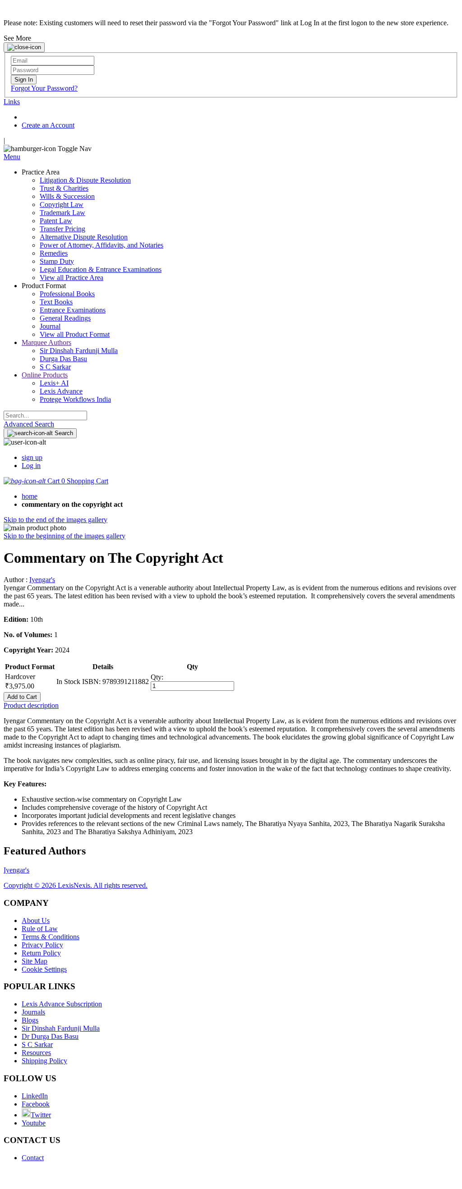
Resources (36, 1052)
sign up (32, 457)
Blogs (30, 1020)
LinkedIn (35, 1096)
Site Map (34, 961)
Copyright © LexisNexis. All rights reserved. (76, 885)
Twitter (41, 1115)
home (29, 496)
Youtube (34, 1123)
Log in (31, 465)
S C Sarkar (37, 1044)
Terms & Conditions (50, 937)
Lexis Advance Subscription (62, 1004)
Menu (12, 157)
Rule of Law (40, 928)
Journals (33, 1012)
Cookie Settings (44, 969)
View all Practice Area (71, 277)
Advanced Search (29, 424)
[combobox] (45, 415)
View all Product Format (75, 334)
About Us (36, 920)
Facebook (36, 1104)
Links (12, 102)
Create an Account (48, 125)
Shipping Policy (44, 1061)
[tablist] (231, 706)
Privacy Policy (42, 945)
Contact (33, 1157)
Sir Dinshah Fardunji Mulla (61, 1028)
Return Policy (41, 953)
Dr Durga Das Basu (50, 1036)
